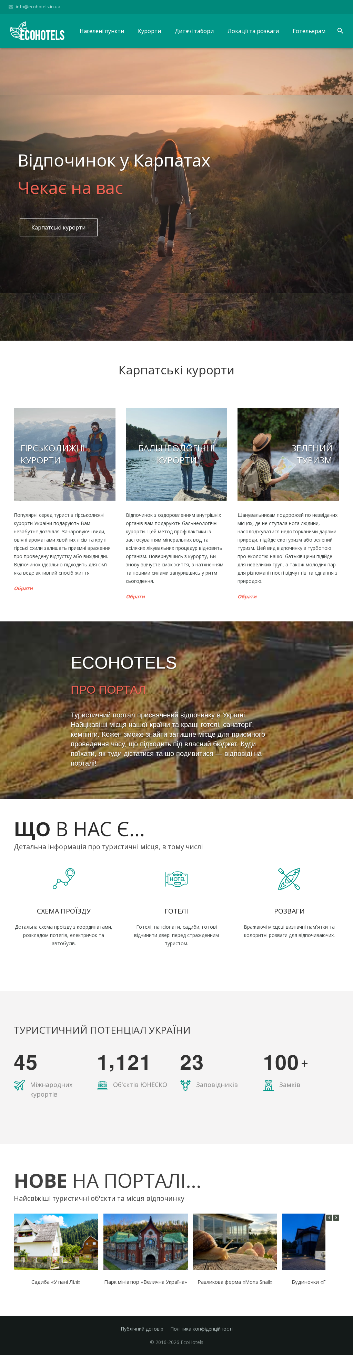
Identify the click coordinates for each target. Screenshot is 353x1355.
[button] (336, 1218)
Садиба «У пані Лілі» (56, 1281)
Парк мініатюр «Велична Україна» (145, 1281)
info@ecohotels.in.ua (38, 6)
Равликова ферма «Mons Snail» (235, 1281)
